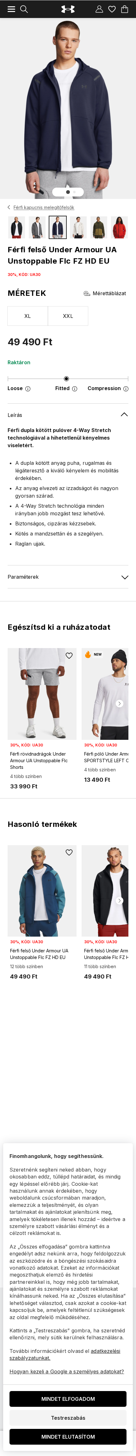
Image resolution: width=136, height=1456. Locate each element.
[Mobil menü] (11, 9)
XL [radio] (27, 316)
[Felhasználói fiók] (99, 9)
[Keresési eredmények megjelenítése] (24, 9)
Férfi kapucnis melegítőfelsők (44, 207)
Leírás (15, 415)
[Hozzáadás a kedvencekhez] (69, 656)
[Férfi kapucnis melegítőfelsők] (9, 207)
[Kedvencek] (112, 9)
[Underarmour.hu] (68, 9)
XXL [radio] (68, 316)
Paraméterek (23, 577)
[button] (68, 192)
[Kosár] (124, 9)
